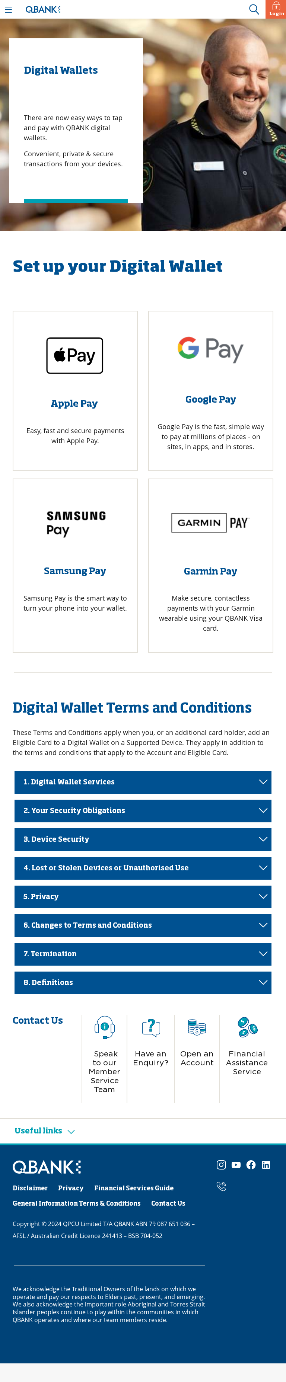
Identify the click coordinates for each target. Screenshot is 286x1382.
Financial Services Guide (134, 1189)
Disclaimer (30, 1189)
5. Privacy (41, 897)
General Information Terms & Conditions (77, 1204)
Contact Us (168, 1204)
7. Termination (50, 954)
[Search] (254, 9)
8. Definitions (48, 983)
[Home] (47, 1167)
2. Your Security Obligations (74, 811)
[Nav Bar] (8, 9)
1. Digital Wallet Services (69, 782)
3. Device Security (56, 839)
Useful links (39, 1131)
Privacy (71, 1189)
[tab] (143, 782)
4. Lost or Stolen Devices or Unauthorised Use (106, 868)
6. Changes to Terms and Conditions (87, 925)
